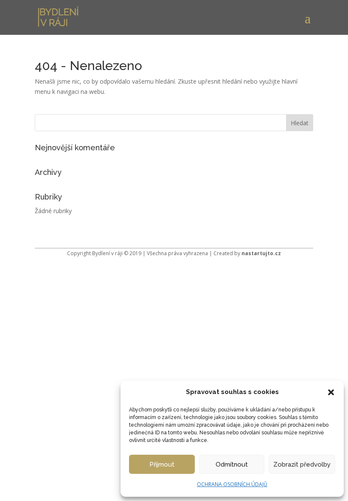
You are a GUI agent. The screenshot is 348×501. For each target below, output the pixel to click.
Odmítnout (232, 464)
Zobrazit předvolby (302, 464)
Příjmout (161, 464)
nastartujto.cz (261, 253)
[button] (331, 392)
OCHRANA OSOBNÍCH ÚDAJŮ (232, 484)
